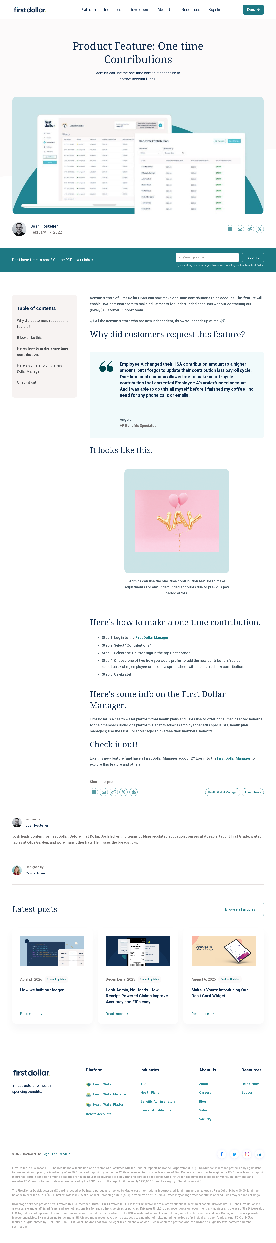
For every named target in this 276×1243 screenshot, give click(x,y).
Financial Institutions (156, 1110)
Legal (46, 1154)
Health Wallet (102, 1084)
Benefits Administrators (158, 1101)
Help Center (250, 1084)
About (203, 1084)
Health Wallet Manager (109, 1094)
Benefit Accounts (98, 1114)
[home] (29, 9)
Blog (202, 1101)
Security (205, 1119)
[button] (88, 9)
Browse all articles (240, 909)
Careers (205, 1092)
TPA (143, 1084)
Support (247, 1092)
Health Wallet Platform (109, 1104)
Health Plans (150, 1092)
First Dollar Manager (152, 637)
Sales (203, 1110)
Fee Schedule (61, 1154)
